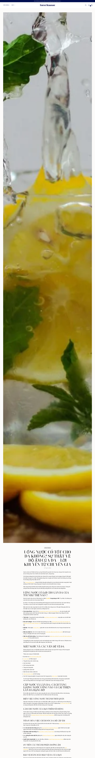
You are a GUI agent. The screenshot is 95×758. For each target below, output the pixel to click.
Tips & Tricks (47, 547)
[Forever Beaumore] (47, 5)
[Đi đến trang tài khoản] (88, 5)
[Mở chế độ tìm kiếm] (85, 5)
